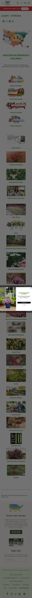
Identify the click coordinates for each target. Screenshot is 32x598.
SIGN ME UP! (24, 302)
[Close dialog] (31, 288)
